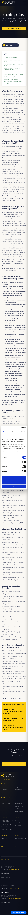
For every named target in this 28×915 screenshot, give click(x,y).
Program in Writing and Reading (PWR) (7, 821)
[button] (14, 704)
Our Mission (4, 787)
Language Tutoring (19, 811)
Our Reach (17, 822)
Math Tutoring (18, 808)
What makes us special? (20, 838)
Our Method (4, 789)
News (2, 846)
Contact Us (4, 852)
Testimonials (18, 825)
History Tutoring (18, 803)
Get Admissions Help (14, 28)
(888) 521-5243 (4, 869)
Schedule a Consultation (14, 764)
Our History (17, 841)
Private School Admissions (18, 790)
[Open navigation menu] (24, 3)
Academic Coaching (6, 824)
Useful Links (4, 838)
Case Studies (18, 828)
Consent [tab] (5, 431)
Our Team (3, 792)
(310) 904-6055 (4, 888)
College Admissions (19, 787)
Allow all (14, 477)
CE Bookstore (4, 841)
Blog (16, 846)
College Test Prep (5, 803)
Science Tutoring (19, 806)
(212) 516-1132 (4, 907)
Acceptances (18, 820)
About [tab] (23, 431)
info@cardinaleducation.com (15, 869)
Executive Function (6, 826)
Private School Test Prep (7, 801)
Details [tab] (14, 431)
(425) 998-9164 (4, 898)
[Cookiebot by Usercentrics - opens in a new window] (20, 428)
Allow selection (14, 482)
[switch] (24, 462)
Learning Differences (6, 829)
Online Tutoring (18, 801)
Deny (14, 486)
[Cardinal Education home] (8, 3)
